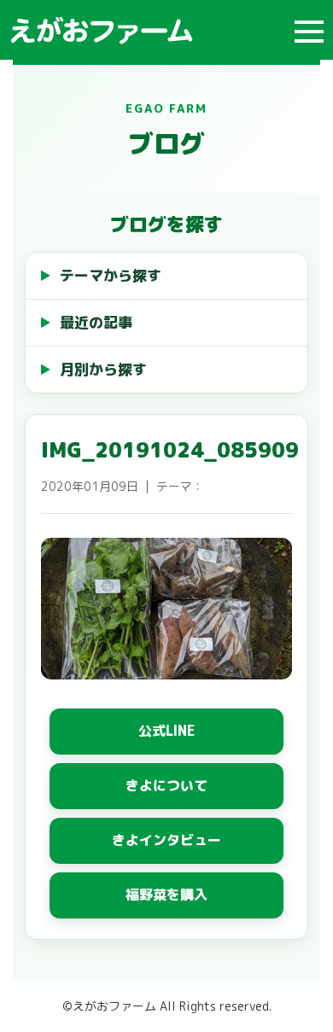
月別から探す (103, 369)
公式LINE (167, 730)
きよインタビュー (166, 840)
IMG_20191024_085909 (170, 449)
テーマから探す (110, 275)
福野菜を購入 (166, 894)
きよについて (166, 785)
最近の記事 (96, 322)
